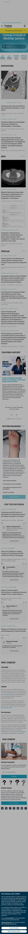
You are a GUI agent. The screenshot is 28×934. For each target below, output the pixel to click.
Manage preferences (7, 922)
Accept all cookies (14, 928)
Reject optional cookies (14, 931)
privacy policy (10, 918)
